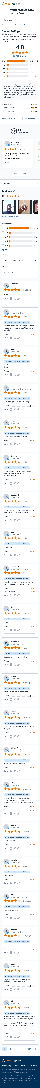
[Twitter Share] (14, 298)
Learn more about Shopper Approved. (15, 1072)
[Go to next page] (35, 1049)
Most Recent (8, 273)
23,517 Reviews (20, 56)
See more (7, 162)
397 (29, 1049)
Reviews (27, 25)
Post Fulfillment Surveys (13, 260)
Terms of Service (20, 1066)
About (16, 25)
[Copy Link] (18, 298)
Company (8, 20)
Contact (6, 183)
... (23, 1049)
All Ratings (8, 250)
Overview (6, 25)
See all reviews (30, 118)
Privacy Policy (6, 1066)
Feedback (33, 1066)
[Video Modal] (8, 207)
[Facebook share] (11, 298)
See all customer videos (10, 216)
